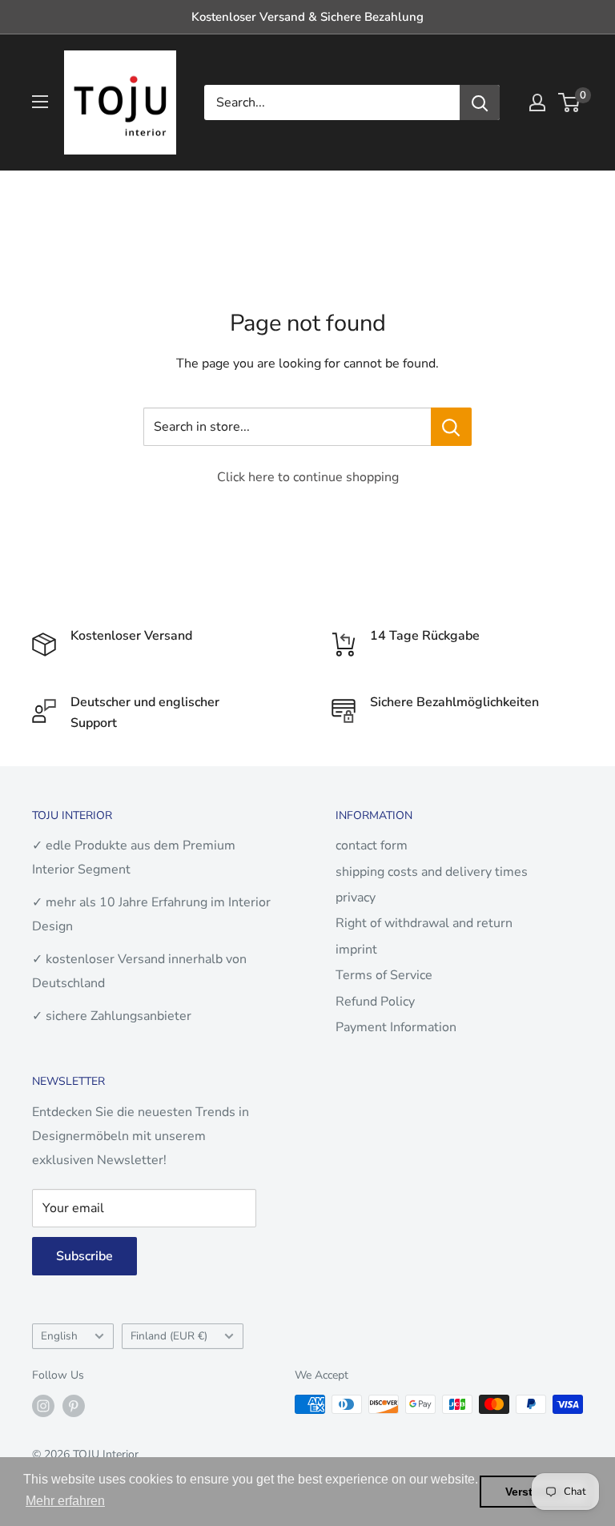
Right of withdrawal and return (424, 923)
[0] (570, 102)
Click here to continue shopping (308, 477)
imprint (356, 949)
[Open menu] (40, 101)
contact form (372, 845)
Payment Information (396, 1027)
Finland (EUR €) (169, 1335)
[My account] (537, 102)
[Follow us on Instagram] (43, 1406)
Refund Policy (375, 1001)
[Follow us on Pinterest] (73, 1406)
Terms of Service (384, 975)
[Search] (480, 102)
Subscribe (84, 1256)
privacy (356, 897)
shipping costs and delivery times (432, 872)
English (59, 1335)
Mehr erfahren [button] (65, 1501)
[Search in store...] (451, 427)
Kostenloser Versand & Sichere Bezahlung (307, 17)
